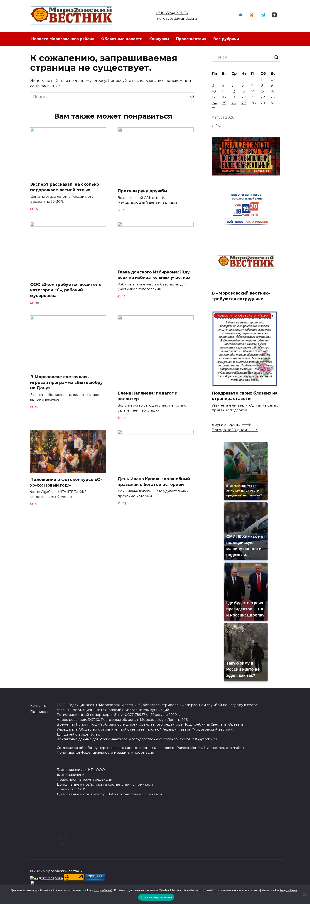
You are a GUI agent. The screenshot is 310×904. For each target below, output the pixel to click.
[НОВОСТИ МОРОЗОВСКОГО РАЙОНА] (245, 384)
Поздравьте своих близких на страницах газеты (245, 395)
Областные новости (122, 39)
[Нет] (304, 894)
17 (214, 97)
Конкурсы (159, 39)
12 (233, 91)
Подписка (39, 712)
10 (214, 91)
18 (224, 97)
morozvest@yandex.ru (176, 18)
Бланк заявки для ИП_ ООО (81, 770)
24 (214, 103)
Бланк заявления (71, 774)
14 (253, 91)
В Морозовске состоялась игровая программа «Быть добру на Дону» (66, 382)
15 (262, 91)
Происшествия (191, 39)
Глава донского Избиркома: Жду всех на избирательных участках (154, 274)
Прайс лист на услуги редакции (84, 779)
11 (223, 91)
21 (253, 97)
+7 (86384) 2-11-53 (172, 13)
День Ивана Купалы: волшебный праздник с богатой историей (154, 481)
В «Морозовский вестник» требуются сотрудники (241, 296)
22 (263, 97)
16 (272, 91)
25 (224, 103)
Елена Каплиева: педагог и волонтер (147, 396)
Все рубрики (226, 39)
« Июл (217, 125)
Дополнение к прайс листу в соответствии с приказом (105, 784)
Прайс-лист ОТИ (71, 789)
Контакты (38, 706)
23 (273, 97)
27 (243, 103)
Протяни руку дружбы (142, 190)
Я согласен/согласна (156, 897)
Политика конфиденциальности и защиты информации (105, 752)
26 (233, 103)
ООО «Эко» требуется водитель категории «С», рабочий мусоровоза (65, 290)
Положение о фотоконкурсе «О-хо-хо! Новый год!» (66, 482)
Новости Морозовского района (62, 39)
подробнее (103, 890)
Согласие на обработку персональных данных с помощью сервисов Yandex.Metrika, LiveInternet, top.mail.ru (150, 748)
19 (233, 97)
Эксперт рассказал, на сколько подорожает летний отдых (64, 187)
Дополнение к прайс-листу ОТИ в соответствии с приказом (109, 794)
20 (243, 97)
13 (243, 91)
